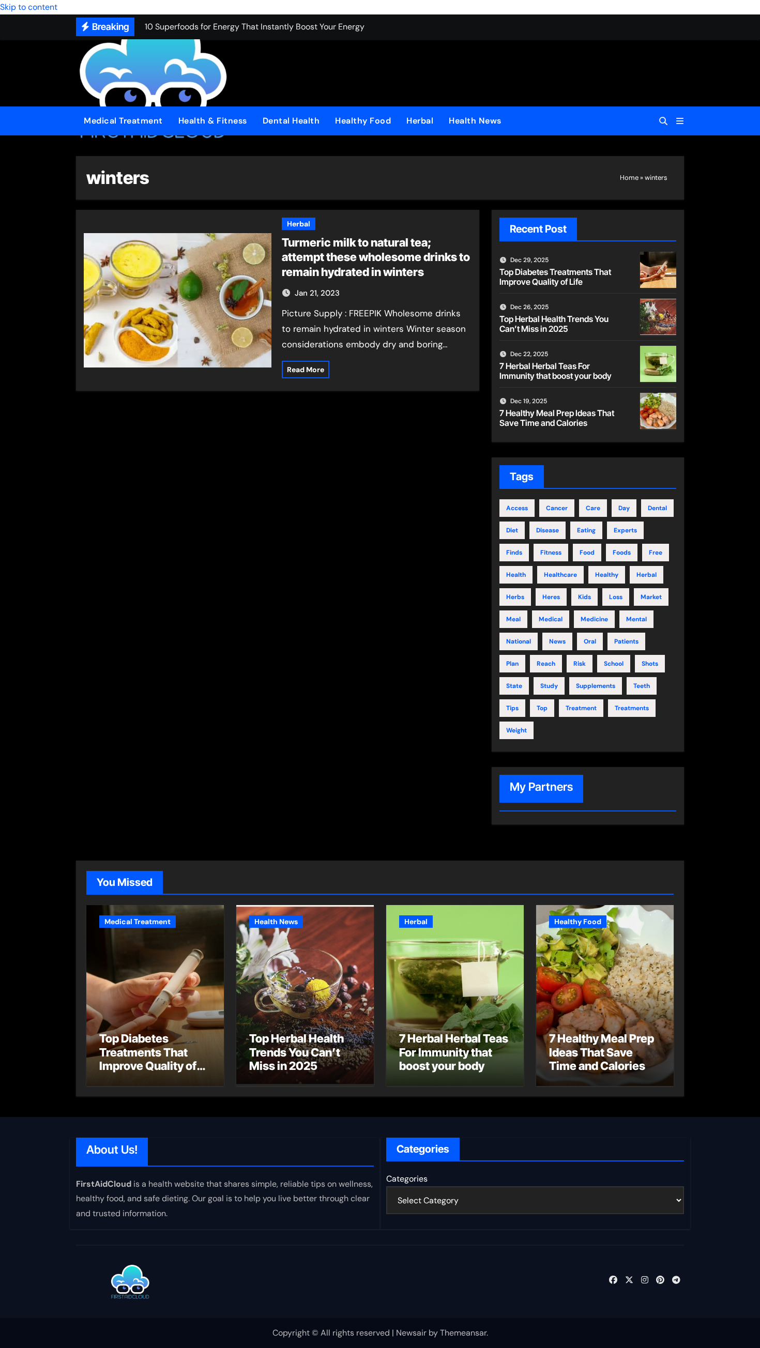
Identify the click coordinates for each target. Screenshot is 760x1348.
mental (636, 619)
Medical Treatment (123, 120)
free (655, 552)
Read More (305, 369)
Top (542, 708)
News (557, 641)
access (517, 508)
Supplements (595, 686)
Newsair (411, 1332)
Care (593, 508)
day (624, 508)
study (549, 686)
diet (512, 530)
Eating (586, 530)
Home (629, 177)
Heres (551, 597)
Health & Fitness (212, 120)
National (518, 641)
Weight (516, 730)
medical (551, 619)
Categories (407, 1178)
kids (584, 597)
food (587, 552)
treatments (632, 708)
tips (512, 708)
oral (590, 641)
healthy (606, 575)
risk (579, 664)
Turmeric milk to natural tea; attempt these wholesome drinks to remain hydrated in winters (376, 257)
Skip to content (28, 7)
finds (514, 552)
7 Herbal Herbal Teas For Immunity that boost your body (555, 371)
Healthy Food (363, 120)
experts (625, 530)
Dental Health (291, 120)
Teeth (641, 686)
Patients (626, 641)
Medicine (594, 619)
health (516, 575)
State (514, 686)
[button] (680, 121)
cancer (557, 508)
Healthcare (560, 575)
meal (513, 619)
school (614, 664)
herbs (515, 597)
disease (547, 530)
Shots (650, 664)
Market (651, 597)
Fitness (550, 552)
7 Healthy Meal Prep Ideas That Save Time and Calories (556, 418)
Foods (622, 552)
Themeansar (463, 1332)
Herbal (419, 120)
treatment (581, 708)
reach (546, 664)
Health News (475, 120)
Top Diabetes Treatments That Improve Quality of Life (555, 277)
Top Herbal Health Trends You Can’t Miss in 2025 (554, 324)
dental (657, 508)
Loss (615, 597)
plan (512, 664)
